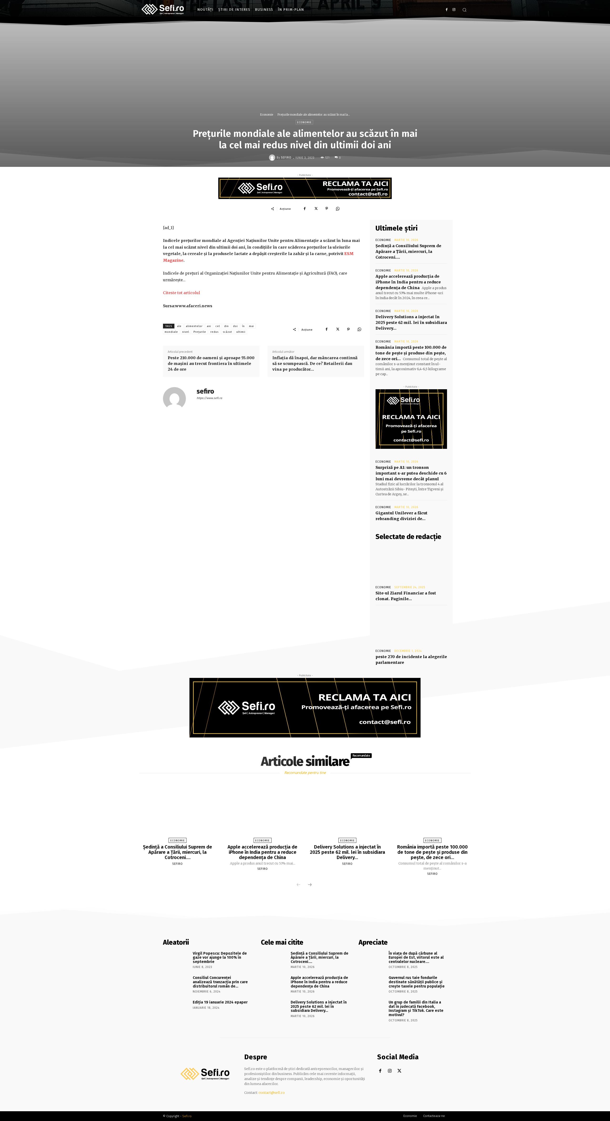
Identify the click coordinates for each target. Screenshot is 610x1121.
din (226, 326)
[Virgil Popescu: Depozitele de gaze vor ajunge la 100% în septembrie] (176, 960)
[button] (464, 9)
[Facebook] (446, 9)
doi (235, 326)
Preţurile (199, 331)
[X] (315, 208)
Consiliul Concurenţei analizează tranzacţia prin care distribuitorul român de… (220, 981)
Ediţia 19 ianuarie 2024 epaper (220, 1002)
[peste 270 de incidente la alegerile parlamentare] (411, 627)
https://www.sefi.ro (209, 398)
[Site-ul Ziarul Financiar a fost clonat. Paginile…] (411, 563)
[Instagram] (454, 9)
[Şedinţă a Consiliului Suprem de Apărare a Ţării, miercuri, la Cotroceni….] (177, 813)
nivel (185, 331)
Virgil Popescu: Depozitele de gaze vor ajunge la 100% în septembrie (220, 957)
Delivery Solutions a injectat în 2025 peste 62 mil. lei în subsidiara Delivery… (411, 322)
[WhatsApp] (337, 208)
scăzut (227, 331)
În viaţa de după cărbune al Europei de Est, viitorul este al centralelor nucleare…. (416, 957)
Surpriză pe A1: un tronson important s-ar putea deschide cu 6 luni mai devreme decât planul (411, 473)
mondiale (171, 331)
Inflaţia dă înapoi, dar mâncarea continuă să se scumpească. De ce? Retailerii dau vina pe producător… (314, 363)
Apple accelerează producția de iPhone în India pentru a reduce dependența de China (408, 282)
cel (217, 326)
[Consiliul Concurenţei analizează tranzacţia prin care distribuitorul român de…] (176, 984)
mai (251, 326)
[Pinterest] (326, 208)
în (243, 326)
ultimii (240, 331)
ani (209, 326)
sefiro (286, 157)
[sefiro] (273, 157)
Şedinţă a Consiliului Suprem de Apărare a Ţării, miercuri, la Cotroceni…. (408, 251)
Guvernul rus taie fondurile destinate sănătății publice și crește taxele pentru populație (417, 981)
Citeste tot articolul (181, 292)
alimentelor (194, 326)
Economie (266, 114)
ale (179, 326)
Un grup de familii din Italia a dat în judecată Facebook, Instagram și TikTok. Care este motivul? (416, 1008)
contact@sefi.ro (272, 1092)
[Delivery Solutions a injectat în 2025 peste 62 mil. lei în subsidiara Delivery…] (347, 813)
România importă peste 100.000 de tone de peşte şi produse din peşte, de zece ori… (411, 353)
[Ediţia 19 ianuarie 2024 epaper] (176, 1009)
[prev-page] (298, 885)
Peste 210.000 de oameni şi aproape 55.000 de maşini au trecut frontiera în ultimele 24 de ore (211, 363)
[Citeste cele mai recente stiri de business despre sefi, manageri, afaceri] (163, 9)
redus (214, 331)
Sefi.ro (187, 1116)
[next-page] (310, 885)
